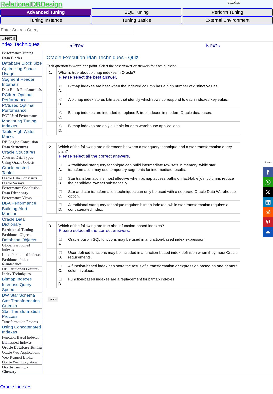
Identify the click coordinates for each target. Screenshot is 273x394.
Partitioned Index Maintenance (15, 261)
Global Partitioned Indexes (16, 247)
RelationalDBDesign (31, 4)
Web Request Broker (18, 357)
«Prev (76, 45)
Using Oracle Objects (18, 162)
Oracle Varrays (13, 183)
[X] (268, 192)
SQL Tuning (137, 12)
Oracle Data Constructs (19, 178)
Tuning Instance (45, 20)
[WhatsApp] (268, 182)
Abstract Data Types (17, 157)
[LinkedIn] (268, 202)
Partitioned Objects (16, 234)
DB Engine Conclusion (20, 142)
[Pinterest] (268, 222)
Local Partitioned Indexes (21, 254)
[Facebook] (268, 172)
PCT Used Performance (20, 116)
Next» (213, 45)
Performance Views (17, 198)
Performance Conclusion (21, 188)
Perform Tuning (227, 12)
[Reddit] (268, 212)
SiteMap (233, 2)
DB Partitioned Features (20, 269)
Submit (53, 299)
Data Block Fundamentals (22, 90)
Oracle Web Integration (19, 362)
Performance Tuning (17, 53)
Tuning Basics (136, 20)
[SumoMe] (268, 232)
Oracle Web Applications (21, 352)
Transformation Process (20, 322)
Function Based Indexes (20, 337)
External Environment (227, 20)
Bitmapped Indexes (17, 342)
